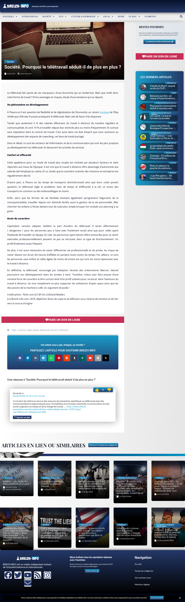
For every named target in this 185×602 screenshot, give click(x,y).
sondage (104, 112)
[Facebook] (8, 575)
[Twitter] (18, 575)
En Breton (150, 16)
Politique (8, 16)
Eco (61, 16)
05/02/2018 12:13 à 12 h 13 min (29, 395)
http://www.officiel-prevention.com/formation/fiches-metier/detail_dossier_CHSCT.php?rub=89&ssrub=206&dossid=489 (50, 409)
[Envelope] (27, 583)
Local (106, 16)
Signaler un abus (23, 417)
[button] (181, 16)
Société (46, 16)
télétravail (45, 330)
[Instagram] (47, 575)
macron (22, 330)
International (30, 16)
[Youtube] (27, 575)
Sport (121, 16)
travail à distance (59, 330)
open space (33, 330)
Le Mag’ (133, 16)
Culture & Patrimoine (83, 16)
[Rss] (37, 575)
